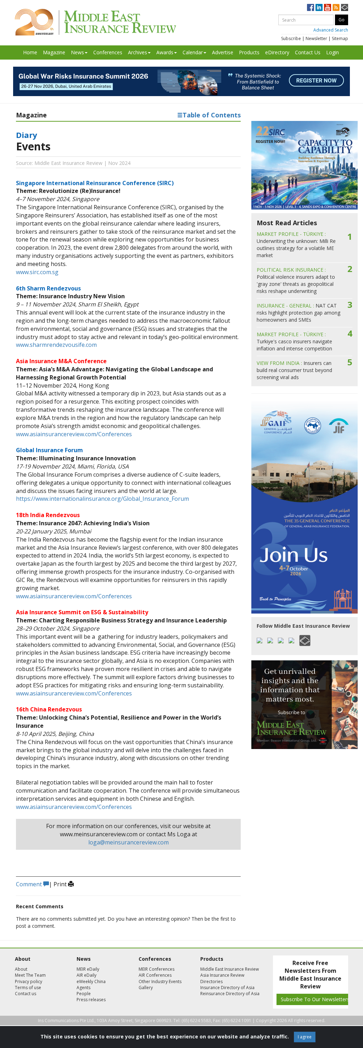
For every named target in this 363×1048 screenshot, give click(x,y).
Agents (83, 988)
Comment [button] (29, 884)
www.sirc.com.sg (37, 272)
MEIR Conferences (156, 969)
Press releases (91, 1000)
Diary (26, 134)
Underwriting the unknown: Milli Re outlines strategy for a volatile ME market (296, 245)
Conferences (107, 52)
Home (30, 52)
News (77, 52)
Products (249, 52)
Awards (164, 52)
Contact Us (307, 52)
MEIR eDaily (88, 969)
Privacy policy (28, 981)
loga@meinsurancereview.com (128, 842)
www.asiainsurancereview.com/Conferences (74, 434)
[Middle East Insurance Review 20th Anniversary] (95, 22)
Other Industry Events (160, 981)
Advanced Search (330, 30)
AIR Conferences (155, 975)
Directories (211, 981)
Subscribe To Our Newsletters (315, 999)
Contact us (25, 994)
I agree (305, 1037)
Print (61, 884)
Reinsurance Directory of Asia (229, 994)
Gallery (146, 988)
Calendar (193, 52)
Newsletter (316, 38)
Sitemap (340, 38)
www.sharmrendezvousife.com (56, 345)
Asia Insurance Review (222, 975)
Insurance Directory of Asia (227, 988)
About (21, 969)
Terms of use (28, 988)
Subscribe (291, 38)
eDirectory (277, 52)
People (84, 994)
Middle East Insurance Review (229, 969)
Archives (137, 52)
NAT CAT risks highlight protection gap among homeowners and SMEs (298, 312)
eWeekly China (91, 981)
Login (332, 52)
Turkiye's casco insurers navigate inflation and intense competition (294, 341)
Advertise (222, 52)
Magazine (54, 52)
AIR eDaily (86, 975)
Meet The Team (30, 975)
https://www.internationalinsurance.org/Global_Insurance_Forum (102, 499)
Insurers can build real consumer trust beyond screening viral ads (294, 370)
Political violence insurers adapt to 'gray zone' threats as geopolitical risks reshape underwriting (296, 280)
